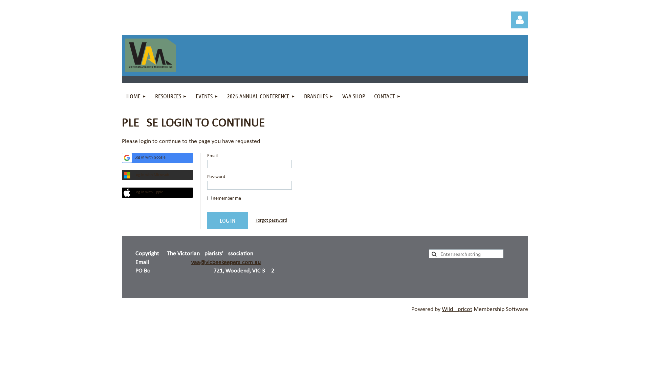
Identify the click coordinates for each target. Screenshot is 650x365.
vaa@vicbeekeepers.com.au (226, 262)
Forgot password (271, 220)
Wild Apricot (457, 309)
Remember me (227, 198)
